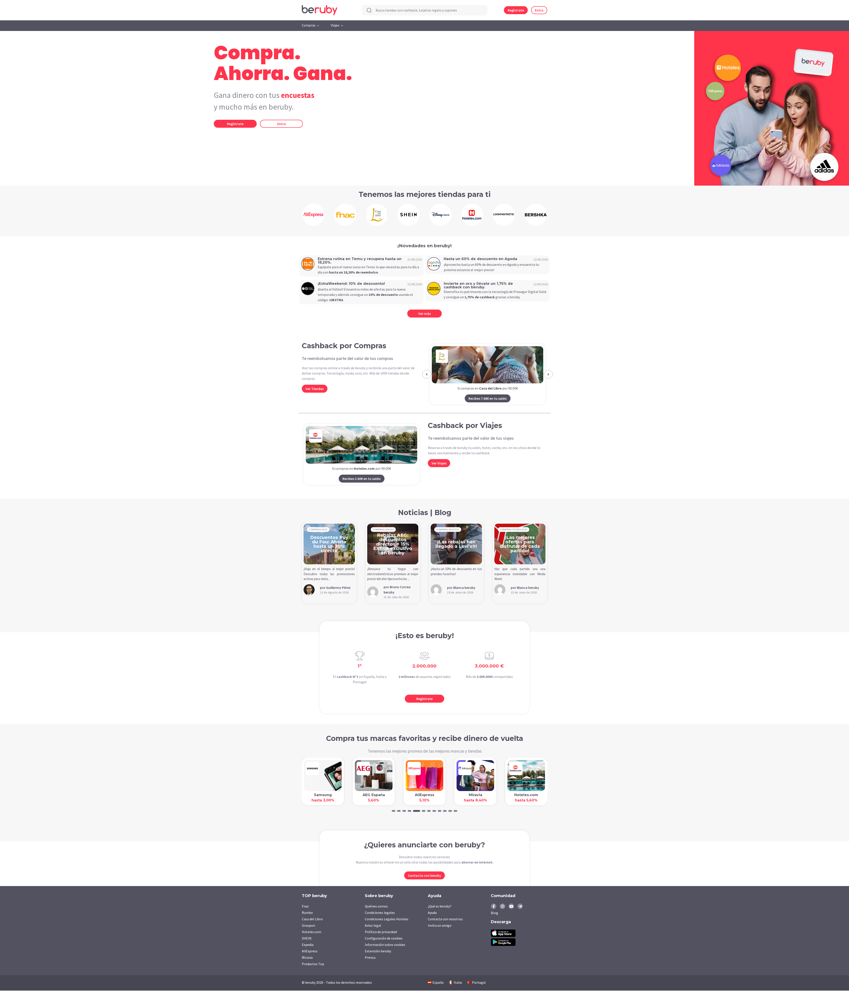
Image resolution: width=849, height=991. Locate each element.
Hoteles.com (311, 932)
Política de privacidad (381, 932)
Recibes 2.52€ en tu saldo (487, 399)
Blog (494, 913)
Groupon (308, 926)
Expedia (308, 945)
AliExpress (309, 951)
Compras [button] (309, 25)
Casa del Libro (312, 919)
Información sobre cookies (385, 945)
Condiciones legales (380, 913)
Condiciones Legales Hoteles (386, 919)
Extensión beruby (378, 951)
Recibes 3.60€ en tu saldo (361, 479)
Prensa (370, 958)
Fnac (305, 906)
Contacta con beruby (424, 876)
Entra (539, 10)
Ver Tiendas (315, 388)
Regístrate (516, 10)
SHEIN (307, 938)
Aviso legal (373, 926)
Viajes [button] (335, 25)
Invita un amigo (439, 926)
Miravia (307, 958)
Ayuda (432, 913)
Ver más (424, 313)
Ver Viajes (439, 463)
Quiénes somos (376, 906)
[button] (426, 374)
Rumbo (307, 913)
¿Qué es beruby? (439, 906)
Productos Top (313, 964)
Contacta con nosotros (445, 919)
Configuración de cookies (384, 938)
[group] (313, 215)
